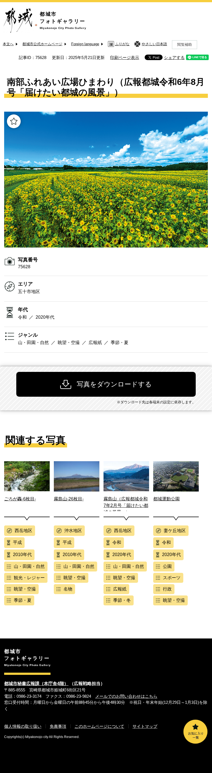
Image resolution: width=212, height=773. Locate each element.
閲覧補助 (184, 44)
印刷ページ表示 (124, 57)
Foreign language (85, 44)
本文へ (8, 44)
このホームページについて (99, 726)
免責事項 (58, 726)
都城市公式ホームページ (42, 44)
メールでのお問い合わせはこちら (126, 696)
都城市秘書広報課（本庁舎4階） (36, 683)
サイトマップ (144, 726)
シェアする (174, 57)
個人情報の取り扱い (22, 726)
